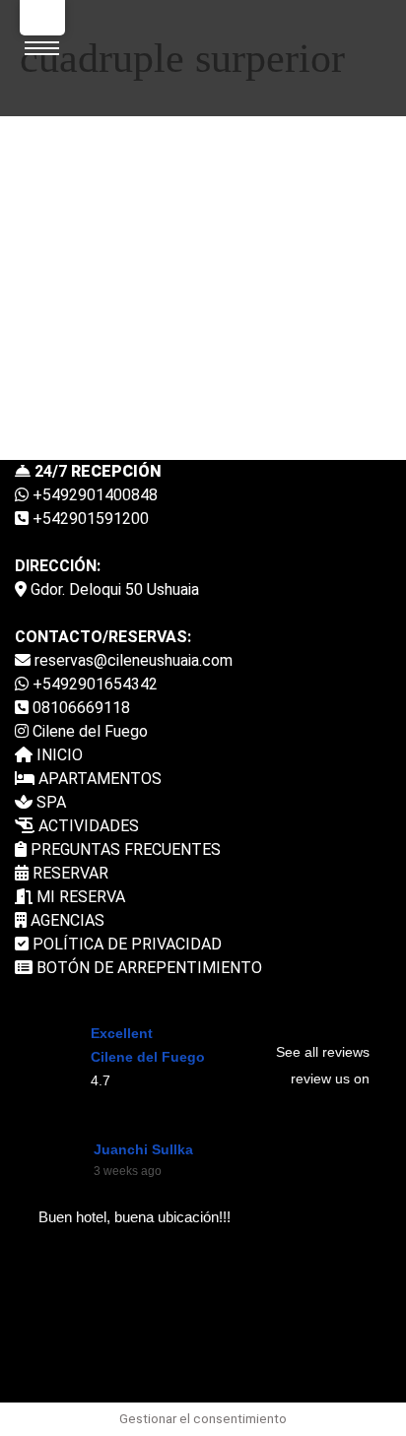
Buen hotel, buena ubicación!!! (134, 1216)
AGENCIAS (65, 920)
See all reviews (323, 1052)
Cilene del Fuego (88, 731)
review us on (330, 1078)
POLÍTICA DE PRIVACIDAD (125, 944)
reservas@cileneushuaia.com (132, 660)
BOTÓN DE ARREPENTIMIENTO (147, 967)
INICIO (58, 755)
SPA (49, 802)
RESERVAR (68, 873)
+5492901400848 (93, 495)
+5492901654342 (93, 684)
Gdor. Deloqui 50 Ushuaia (113, 589)
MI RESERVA (79, 896)
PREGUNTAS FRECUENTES (124, 849)
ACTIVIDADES (86, 825)
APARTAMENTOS (98, 778)
